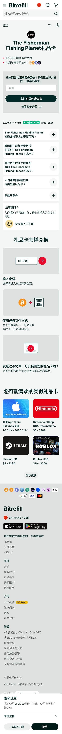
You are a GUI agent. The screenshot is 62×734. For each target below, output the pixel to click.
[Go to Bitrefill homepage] (18, 5)
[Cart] (56, 5)
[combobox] (28, 13)
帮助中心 (24, 212)
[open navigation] (4, 5)
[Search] (56, 13)
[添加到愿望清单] (49, 25)
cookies (19, 703)
